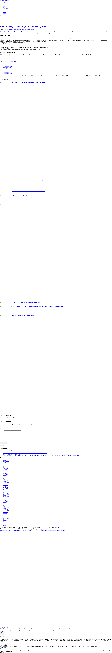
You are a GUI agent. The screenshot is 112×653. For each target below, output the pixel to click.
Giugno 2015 (5, 502)
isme (12, 61)
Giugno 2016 (5, 489)
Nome (1, 426)
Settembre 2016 (6, 486)
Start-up (22, 29)
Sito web (2, 431)
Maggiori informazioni (56, 630)
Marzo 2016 (5, 493)
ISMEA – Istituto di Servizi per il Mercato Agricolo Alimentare (13, 31)
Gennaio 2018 (5, 469)
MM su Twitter (6, 521)
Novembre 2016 (6, 483)
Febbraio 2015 (6, 507)
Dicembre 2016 (6, 482)
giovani (9, 61)
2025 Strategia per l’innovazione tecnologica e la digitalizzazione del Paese (18, 451)
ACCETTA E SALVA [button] (4, 652)
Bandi (14, 29)
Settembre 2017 (6, 472)
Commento (2, 440)
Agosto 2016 (5, 487)
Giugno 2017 (5, 475)
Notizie (4, 523)
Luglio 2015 (5, 501)
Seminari (4, 524)
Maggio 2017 (5, 476)
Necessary (4, 644)
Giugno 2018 (5, 465)
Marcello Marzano (30, 29)
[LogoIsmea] (5, 15)
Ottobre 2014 (5, 512)
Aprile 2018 (5, 467)
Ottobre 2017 (5, 471)
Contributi (18, 29)
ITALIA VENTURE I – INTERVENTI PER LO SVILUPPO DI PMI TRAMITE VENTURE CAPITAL (25, 453)
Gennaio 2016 (5, 495)
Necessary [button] (2, 642)
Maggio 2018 (5, 466)
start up (14, 61)
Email (1, 428)
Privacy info (56, 527)
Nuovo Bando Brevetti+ (8, 450)
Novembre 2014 (6, 510)
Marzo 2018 (5, 468)
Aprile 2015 (5, 505)
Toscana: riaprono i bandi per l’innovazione (11, 454)
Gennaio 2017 (5, 481)
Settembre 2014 (6, 513)
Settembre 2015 (6, 500)
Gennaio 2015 (5, 508)
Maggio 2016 (5, 490)
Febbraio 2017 (6, 480)
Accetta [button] (50, 630)
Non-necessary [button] (3, 647)
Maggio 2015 (5, 503)
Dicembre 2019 (6, 461)
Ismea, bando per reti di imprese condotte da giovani (23, 26)
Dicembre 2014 (6, 509)
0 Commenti (9, 29)
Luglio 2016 (5, 488)
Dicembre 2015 (6, 496)
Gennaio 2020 (5, 460)
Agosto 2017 (5, 473)
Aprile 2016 (5, 492)
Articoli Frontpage (6, 518)
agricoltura (5, 61)
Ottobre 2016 (5, 485)
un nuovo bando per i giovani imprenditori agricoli (42, 31)
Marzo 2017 (5, 479)
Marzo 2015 (5, 506)
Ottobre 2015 (5, 499)
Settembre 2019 (6, 462)
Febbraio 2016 (6, 494)
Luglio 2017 (5, 474)
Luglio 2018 (5, 463)
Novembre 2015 (6, 497)
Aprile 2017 (5, 478)
